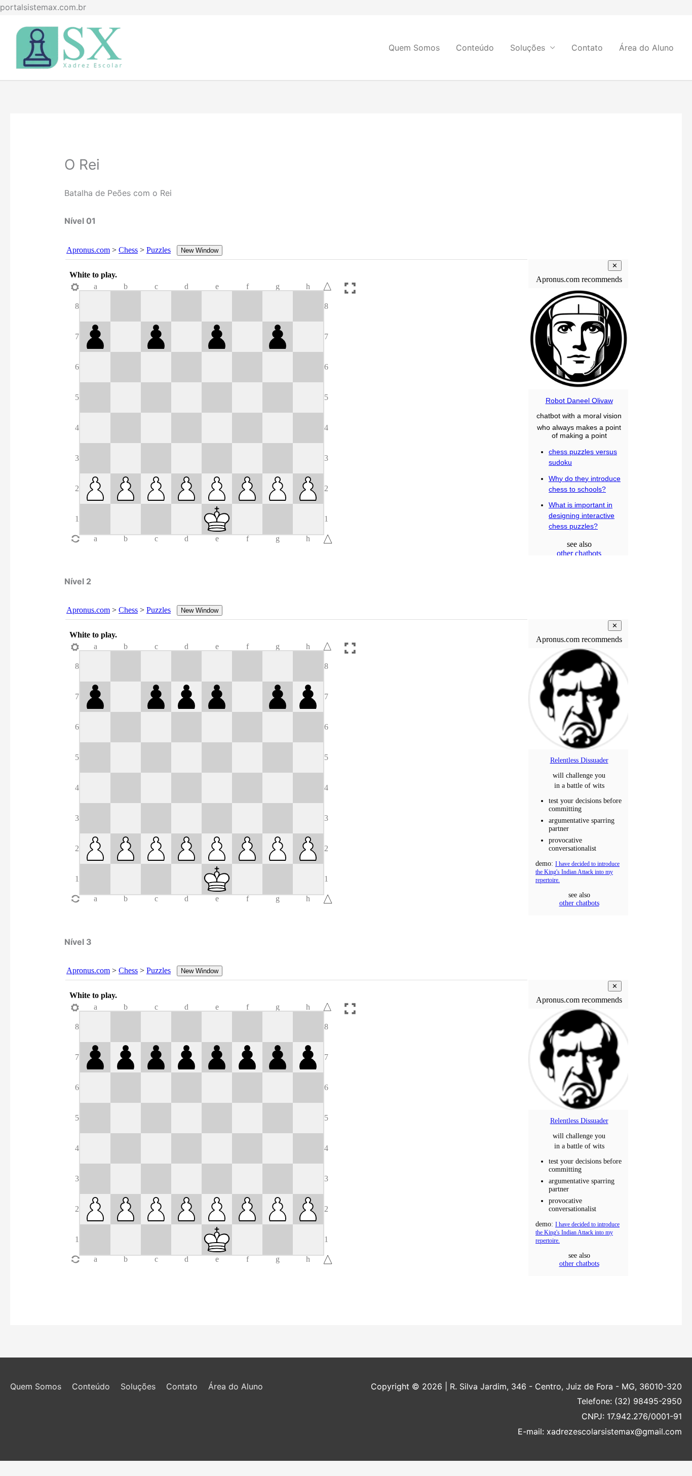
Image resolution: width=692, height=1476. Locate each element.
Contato (587, 48)
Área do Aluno (646, 48)
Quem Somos (414, 48)
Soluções (527, 48)
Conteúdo (475, 48)
